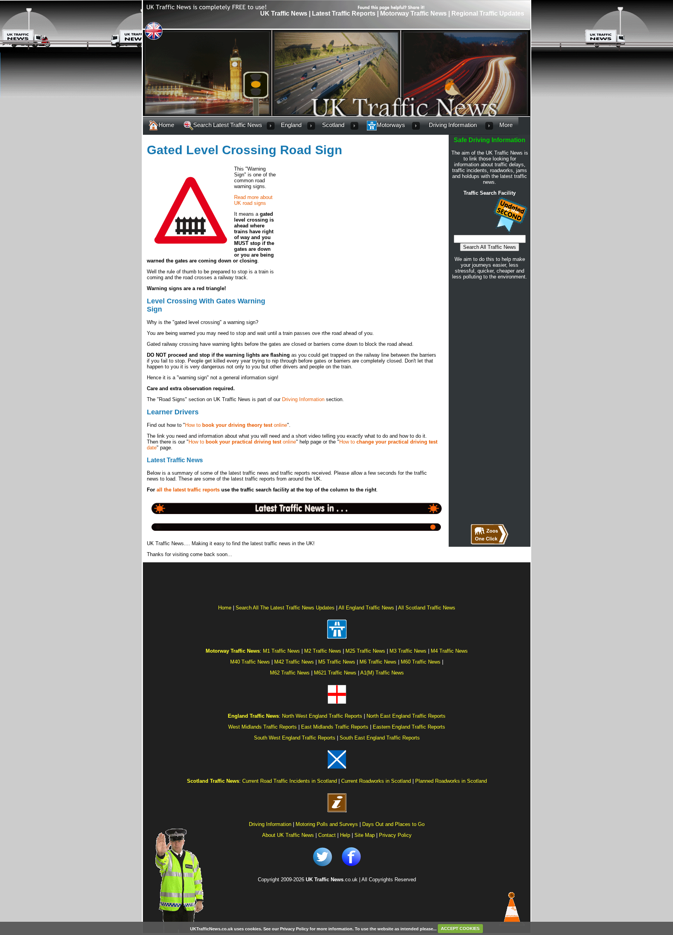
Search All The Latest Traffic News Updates (285, 608)
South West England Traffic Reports (294, 738)
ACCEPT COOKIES (460, 928)
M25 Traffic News (365, 651)
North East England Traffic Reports (406, 716)
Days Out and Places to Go (393, 824)
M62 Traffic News (290, 673)
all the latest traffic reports (188, 490)
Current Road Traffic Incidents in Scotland (289, 781)
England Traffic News (253, 716)
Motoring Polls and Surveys (327, 824)
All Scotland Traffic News (426, 608)
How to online (236, 425)
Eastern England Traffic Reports (409, 727)
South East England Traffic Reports (380, 738)
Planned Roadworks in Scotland (451, 781)
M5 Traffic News (336, 662)
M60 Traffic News (420, 662)
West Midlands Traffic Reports (262, 727)
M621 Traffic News (335, 673)
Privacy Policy (395, 835)
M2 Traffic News (322, 651)
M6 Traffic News (377, 662)
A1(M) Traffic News (382, 673)
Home (166, 124)
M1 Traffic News (281, 651)
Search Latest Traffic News (227, 124)
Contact (327, 835)
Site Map (364, 835)
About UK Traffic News (288, 835)
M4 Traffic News (449, 651)
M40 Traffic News (250, 662)
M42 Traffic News (294, 662)
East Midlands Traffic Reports (334, 727)
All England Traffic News (366, 608)
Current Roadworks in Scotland (376, 781)
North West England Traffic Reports (322, 716)
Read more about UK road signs (253, 200)
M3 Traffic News (407, 651)
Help (345, 835)
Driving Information (303, 399)
